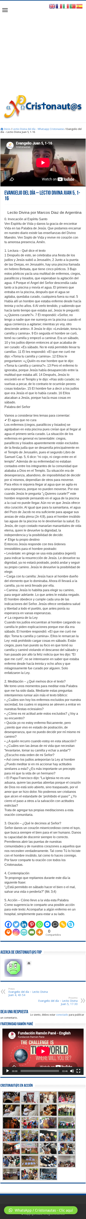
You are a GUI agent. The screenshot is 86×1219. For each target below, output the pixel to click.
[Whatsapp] (39, 924)
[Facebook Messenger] (47, 924)
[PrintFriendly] (23, 932)
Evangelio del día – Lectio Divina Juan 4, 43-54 (28, 992)
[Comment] (55, 924)
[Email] (31, 932)
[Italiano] (66, 6)
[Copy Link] (62, 924)
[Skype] (70, 924)
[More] (39, 932)
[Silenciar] (72, 1071)
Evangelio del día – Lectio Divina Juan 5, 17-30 (58, 1001)
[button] (41, 1210)
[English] (52, 6)
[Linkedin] (23, 924)
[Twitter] (16, 924)
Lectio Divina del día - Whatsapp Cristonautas (38, 128)
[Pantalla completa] (78, 1071)
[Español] (79, 6)
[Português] (72, 6)
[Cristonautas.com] (43, 105)
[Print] (8, 932)
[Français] (59, 6)
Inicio (6, 128)
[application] (43, 1052)
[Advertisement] (43, 50)
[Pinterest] (31, 924)
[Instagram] (16, 932)
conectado (62, 1014)
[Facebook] (8, 924)
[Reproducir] (8, 1071)
